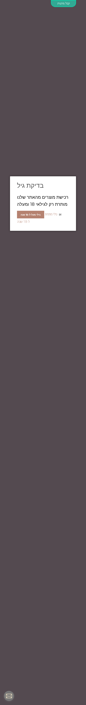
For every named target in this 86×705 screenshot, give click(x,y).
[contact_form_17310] (9, 696)
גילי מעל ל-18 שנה (31, 214)
